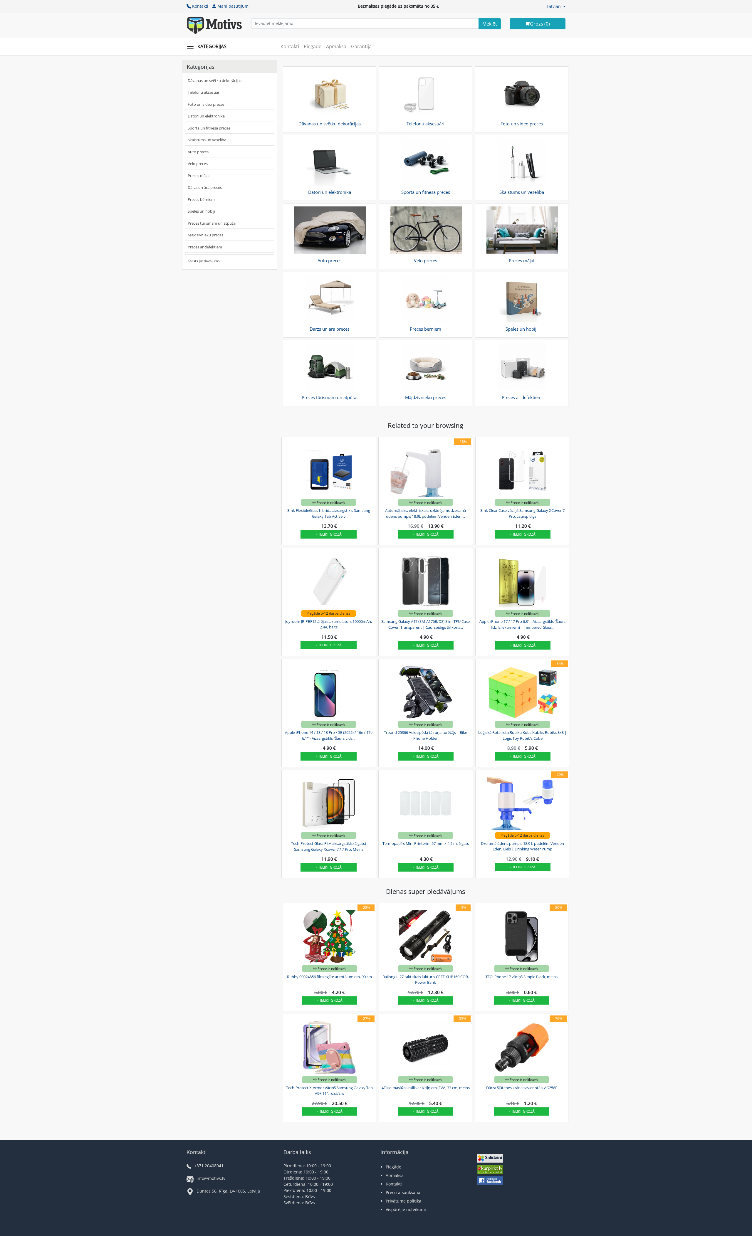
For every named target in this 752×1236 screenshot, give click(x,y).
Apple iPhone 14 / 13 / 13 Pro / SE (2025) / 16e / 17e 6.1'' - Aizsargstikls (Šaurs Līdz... (328, 735)
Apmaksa (336, 46)
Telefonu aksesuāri (204, 92)
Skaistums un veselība (207, 139)
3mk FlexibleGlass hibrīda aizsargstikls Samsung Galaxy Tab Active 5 (328, 513)
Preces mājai (198, 175)
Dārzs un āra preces (205, 187)
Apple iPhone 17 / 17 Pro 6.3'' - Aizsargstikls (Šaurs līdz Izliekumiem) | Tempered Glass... (522, 624)
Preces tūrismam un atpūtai (212, 223)
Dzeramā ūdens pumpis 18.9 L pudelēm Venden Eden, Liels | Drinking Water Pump (522, 846)
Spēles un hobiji (201, 211)
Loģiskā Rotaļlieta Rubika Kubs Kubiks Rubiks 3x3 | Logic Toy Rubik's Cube (522, 735)
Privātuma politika (403, 1201)
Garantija (361, 46)
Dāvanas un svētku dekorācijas (214, 80)
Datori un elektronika (206, 116)
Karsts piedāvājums (204, 260)
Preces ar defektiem (205, 247)
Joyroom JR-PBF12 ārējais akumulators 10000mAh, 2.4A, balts (328, 624)
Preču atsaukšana (403, 1192)
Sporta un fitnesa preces (209, 128)
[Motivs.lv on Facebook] (490, 1181)
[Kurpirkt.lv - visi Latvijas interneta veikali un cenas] (490, 1170)
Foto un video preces (206, 104)
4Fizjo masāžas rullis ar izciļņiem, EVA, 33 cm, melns (426, 1087)
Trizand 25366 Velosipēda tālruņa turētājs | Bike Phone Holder (425, 735)
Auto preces (198, 151)
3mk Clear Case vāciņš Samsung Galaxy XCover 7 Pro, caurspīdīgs (522, 513)
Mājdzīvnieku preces (205, 235)
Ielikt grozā (330, 534)
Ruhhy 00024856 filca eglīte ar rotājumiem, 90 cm (329, 976)
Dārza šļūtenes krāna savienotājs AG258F (521, 1087)
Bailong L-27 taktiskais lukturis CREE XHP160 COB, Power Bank (425, 979)
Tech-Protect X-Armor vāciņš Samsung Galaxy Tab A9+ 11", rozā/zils (329, 1090)
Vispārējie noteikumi (406, 1209)
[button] (556, 6)
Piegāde (312, 46)
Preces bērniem (201, 199)
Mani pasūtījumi (233, 6)
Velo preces (198, 163)
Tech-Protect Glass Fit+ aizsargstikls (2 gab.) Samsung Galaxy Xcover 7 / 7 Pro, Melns (328, 846)
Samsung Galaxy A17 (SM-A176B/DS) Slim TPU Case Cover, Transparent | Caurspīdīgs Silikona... (425, 624)
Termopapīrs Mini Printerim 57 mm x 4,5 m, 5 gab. (425, 843)
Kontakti (200, 6)
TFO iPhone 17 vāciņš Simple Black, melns (522, 976)
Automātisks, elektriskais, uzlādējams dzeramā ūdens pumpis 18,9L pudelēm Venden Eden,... (425, 513)
